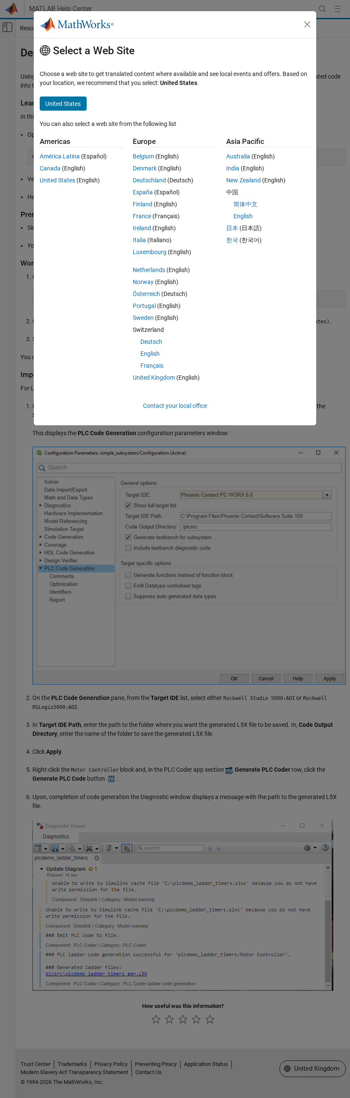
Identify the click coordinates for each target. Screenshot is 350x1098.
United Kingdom (154, 377)
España (143, 192)
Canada (50, 168)
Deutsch (151, 341)
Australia (238, 156)
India (232, 168)
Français (151, 365)
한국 (232, 240)
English (150, 353)
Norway (143, 281)
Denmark (145, 168)
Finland (142, 204)
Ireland (142, 228)
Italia (139, 240)
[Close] (307, 24)
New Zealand (243, 180)
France (142, 216)
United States (57, 180)
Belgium (143, 156)
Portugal (144, 305)
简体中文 (245, 204)
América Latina (60, 156)
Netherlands (149, 269)
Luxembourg (149, 252)
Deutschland (149, 180)
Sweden (143, 317)
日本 (232, 228)
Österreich (146, 293)
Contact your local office (175, 405)
